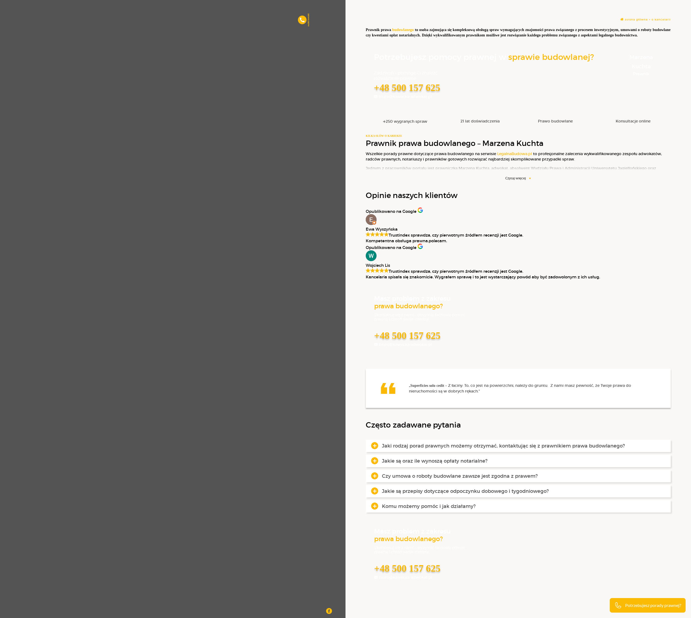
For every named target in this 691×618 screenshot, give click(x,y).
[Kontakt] (303, 24)
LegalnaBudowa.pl (514, 153)
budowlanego (403, 30)
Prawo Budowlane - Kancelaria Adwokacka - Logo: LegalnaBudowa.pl (51, 19)
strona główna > (638, 19)
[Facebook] (329, 611)
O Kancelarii (661, 19)
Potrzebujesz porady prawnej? (653, 605)
